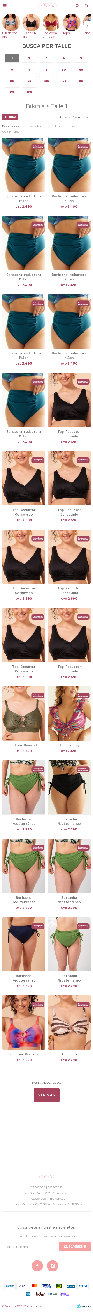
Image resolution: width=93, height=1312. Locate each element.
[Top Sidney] (69, 713)
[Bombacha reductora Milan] (23, 164)
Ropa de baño (35, 126)
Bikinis (56, 126)
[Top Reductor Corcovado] (69, 400)
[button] (77, 5)
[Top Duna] (69, 1022)
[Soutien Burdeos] (23, 1022)
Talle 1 (73, 126)
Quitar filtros (10, 131)
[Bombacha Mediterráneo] (23, 787)
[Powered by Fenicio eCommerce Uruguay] (84, 1306)
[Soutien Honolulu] (23, 713)
